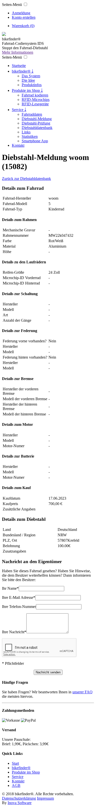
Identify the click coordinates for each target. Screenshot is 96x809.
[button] (25, 4)
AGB (16, 785)
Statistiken (30, 136)
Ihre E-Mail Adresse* (18, 597)
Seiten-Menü (12, 4)
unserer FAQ (82, 692)
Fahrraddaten (32, 114)
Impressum (45, 798)
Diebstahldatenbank (37, 128)
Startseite (19, 65)
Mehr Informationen (17, 52)
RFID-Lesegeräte (35, 104)
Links (26, 132)
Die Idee (28, 80)
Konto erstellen (23, 17)
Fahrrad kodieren (35, 95)
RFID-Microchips (35, 99)
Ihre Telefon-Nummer (19, 606)
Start (15, 763)
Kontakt (18, 145)
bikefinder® (21, 768)
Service (17, 777)
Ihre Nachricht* (14, 632)
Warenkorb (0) (23, 26)
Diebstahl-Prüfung (36, 123)
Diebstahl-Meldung (37, 119)
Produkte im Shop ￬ (27, 90)
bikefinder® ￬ (22, 71)
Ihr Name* (10, 588)
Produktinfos (32, 85)
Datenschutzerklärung (19, 798)
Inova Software (20, 803)
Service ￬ (19, 110)
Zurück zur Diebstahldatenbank (26, 178)
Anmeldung (21, 13)
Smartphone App (35, 141)
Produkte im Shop (26, 772)
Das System (31, 76)
